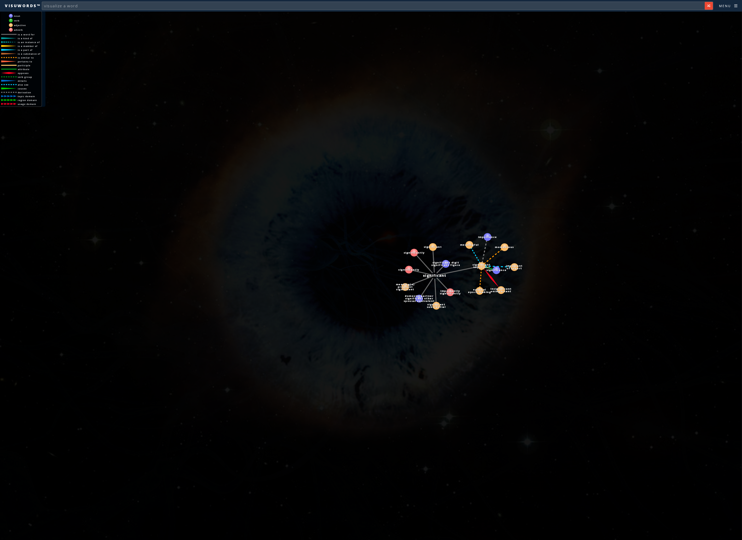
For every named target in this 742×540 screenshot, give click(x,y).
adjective (20, 25)
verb (17, 20)
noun (17, 15)
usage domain (27, 104)
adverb (18, 29)
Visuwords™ (23, 5)
